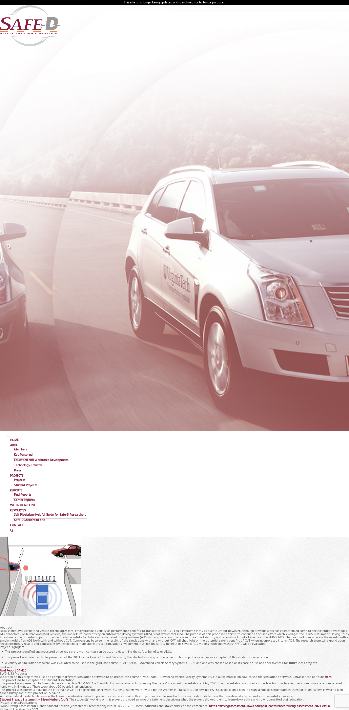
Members (20, 449)
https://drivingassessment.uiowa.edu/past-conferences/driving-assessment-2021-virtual (269, 706)
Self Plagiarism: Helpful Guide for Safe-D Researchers (50, 514)
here (328, 677)
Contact (17, 525)
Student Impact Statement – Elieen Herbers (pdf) (34, 699)
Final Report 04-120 (13, 670)
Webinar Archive (23, 505)
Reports (16, 490)
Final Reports (23, 494)
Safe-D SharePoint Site (29, 520)
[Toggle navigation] (8, 436)
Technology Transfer (28, 465)
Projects (17, 475)
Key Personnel (23, 454)
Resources (18, 510)
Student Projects (25, 485)
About (15, 445)
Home (14, 440)
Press (17, 470)
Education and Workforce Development (41, 460)
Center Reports (24, 500)
